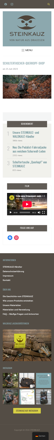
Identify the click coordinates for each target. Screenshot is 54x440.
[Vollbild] (43, 212)
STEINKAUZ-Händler (12, 266)
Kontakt (6, 280)
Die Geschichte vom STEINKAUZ (18, 296)
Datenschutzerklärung (13, 271)
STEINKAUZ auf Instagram (27, 411)
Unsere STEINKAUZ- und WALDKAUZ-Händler (26, 134)
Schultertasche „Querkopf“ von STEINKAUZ (30, 164)
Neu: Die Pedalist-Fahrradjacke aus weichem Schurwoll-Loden (29, 149)
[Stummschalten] (39, 212)
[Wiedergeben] (10, 212)
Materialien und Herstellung (16, 309)
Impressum (8, 275)
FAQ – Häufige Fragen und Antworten (21, 314)
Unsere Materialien (12, 305)
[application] (27, 204)
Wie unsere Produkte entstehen (18, 300)
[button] (27, 50)
